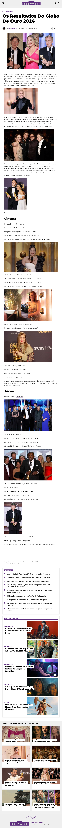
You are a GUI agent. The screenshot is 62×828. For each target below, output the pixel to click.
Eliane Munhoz (13, 28)
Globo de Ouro (39, 562)
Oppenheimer (48, 562)
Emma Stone (31, 562)
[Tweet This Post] (51, 28)
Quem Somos (34, 822)
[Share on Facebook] (47, 28)
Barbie (18, 562)
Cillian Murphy (24, 562)
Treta (18, 563)
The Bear (13, 563)
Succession (7, 563)
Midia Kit (41, 822)
